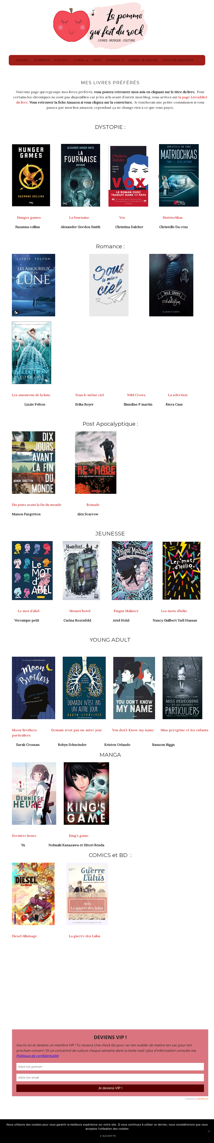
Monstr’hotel (80, 611)
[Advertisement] (110, 991)
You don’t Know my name (133, 730)
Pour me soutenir (178, 60)
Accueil (23, 60)
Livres (79, 60)
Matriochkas (173, 217)
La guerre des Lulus (84, 936)
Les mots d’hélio (173, 611)
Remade (93, 505)
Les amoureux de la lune (31, 395)
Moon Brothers (25, 730)
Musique (113, 60)
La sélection (178, 395)
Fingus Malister (126, 611)
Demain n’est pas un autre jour (76, 730)
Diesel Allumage (24, 936)
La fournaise (79, 217)
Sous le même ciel (89, 395)
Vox (121, 217)
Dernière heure (24, 836)
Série (97, 60)
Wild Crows (136, 395)
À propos (42, 60)
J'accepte (108, 1135)
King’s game (78, 836)
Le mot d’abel (25, 611)
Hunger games (27, 217)
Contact (62, 60)
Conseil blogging (143, 60)
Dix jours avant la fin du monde (37, 505)
